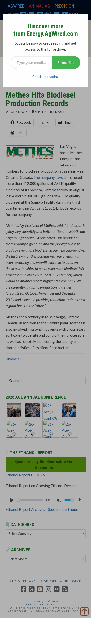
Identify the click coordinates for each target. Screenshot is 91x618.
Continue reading (45, 76)
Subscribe (66, 62)
